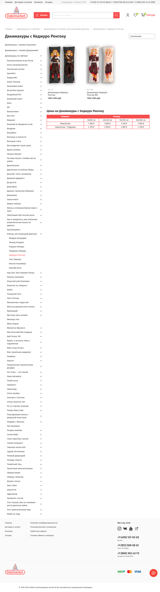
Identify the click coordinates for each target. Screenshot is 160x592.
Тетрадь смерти (14, 460)
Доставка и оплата (23, 2)
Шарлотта (11, 490)
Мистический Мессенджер (19, 332)
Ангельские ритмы (15, 69)
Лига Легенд (13, 298)
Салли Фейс (12, 434)
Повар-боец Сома (15, 410)
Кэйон (10, 290)
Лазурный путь (14, 294)
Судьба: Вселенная (15, 451)
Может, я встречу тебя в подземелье (18, 342)
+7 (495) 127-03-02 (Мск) (100, 2)
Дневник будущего (15, 178)
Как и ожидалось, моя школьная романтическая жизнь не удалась (22, 222)
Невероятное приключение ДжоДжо (20, 366)
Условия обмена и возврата (42, 535)
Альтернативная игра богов (20, 60)
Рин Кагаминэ (13, 426)
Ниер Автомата (14, 376)
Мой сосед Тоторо (15, 348)
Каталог (44, 15)
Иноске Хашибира (17, 263)
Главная (8, 2)
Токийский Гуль (14, 464)
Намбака (11, 356)
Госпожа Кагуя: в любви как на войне (21, 159)
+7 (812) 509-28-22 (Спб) (122, 2)
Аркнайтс (11, 73)
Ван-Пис (11, 116)
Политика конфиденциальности (44, 523)
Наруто (10, 360)
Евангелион (12, 199)
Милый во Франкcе (16, 328)
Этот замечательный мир (19, 509)
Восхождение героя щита (19, 145)
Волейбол (11, 133)
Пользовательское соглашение (43, 527)
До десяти (11, 182)
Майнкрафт (12, 311)
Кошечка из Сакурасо (17, 285)
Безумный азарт (14, 99)
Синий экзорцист (15, 443)
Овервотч (11, 385)
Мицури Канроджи (17, 238)
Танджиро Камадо (17, 251)
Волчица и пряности (16, 137)
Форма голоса (13, 481)
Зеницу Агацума (16, 242)
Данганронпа (13, 165)
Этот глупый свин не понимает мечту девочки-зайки (21, 504)
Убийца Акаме (13, 473)
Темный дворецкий (16, 456)
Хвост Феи (12, 485)
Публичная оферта (38, 531)
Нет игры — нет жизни (17, 372)
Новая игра (12, 380)
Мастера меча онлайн (17, 315)
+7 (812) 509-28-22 (128, 545)
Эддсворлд (12, 494)
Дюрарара (12, 195)
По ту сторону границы (18, 406)
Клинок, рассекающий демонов (22, 234)
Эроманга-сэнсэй (15, 498)
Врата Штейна (13, 150)
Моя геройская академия (19, 352)
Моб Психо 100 (14, 336)
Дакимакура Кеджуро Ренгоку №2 (97, 93)
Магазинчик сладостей (17, 302)
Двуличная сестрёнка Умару (20, 170)
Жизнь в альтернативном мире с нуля (22, 209)
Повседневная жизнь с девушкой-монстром (17, 416)
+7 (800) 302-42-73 (128, 553)
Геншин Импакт (14, 154)
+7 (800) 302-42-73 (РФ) (145, 2)
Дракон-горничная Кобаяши (20, 191)
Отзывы (48, 2)
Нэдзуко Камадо (16, 246)
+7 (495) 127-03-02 (128, 537)
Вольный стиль (14, 141)
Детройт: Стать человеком (19, 174)
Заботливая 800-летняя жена (20, 215)
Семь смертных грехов (17, 439)
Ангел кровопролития (17, 65)
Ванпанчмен (13, 111)
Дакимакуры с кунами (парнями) (20, 45)
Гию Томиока (15, 259)
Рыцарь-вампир (14, 430)
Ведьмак (11, 120)
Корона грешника (15, 277)
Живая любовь (14, 203)
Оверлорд (11, 389)
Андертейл (12, 77)
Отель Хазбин (13, 393)
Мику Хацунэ (13, 323)
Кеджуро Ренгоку (17, 255)
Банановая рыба (15, 86)
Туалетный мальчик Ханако (20, 468)
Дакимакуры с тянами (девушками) (21, 50)
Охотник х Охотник (15, 397)
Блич (9, 103)
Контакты (38, 2)
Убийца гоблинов (15, 477)
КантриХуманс (13, 229)
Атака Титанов (13, 82)
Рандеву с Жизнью (15, 422)
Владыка (11, 128)
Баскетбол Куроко (15, 90)
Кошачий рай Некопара (18, 281)
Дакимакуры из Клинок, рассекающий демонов (66, 29)
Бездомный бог (14, 94)
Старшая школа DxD (16, 447)
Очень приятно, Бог (16, 402)
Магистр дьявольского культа (20, 306)
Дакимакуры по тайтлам (28, 29)
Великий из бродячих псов (19, 124)
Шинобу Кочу (15, 268)
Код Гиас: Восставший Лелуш (20, 273)
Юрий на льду (13, 514)
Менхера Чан (13, 319)
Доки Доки (12, 187)
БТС (8, 107)
